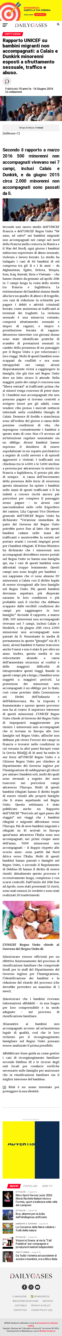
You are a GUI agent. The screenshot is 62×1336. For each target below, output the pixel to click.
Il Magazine (20, 1296)
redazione (15, 92)
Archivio (48, 1301)
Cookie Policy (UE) (41, 1310)
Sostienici (21, 1305)
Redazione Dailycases (25, 1301)
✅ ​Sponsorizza (40, 1296)
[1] (25, 752)
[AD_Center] (31, 20)
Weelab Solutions (47, 1331)
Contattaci (20, 1310)
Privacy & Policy (41, 1305)
